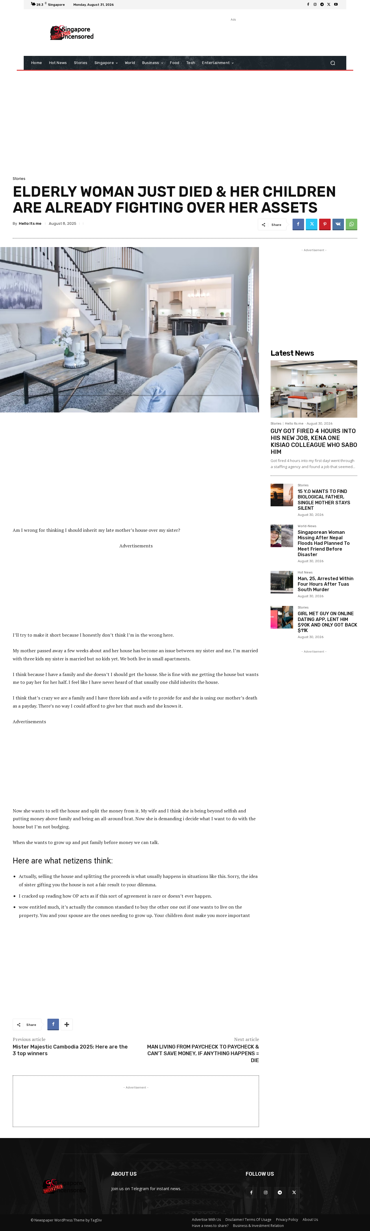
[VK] (338, 224)
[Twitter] (328, 4)
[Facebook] (308, 4)
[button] (332, 63)
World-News (307, 526)
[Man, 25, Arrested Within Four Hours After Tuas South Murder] (282, 582)
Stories (19, 178)
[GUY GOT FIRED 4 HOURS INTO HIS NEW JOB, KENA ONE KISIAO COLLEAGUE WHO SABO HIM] (314, 389)
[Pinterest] (325, 224)
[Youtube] (335, 4)
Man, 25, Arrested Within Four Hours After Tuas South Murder (326, 584)
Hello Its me (30, 223)
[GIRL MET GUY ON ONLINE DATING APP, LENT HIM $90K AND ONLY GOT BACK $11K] (282, 617)
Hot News (305, 572)
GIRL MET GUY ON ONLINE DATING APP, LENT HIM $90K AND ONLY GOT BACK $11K (327, 622)
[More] (67, 1024)
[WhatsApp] (351, 224)
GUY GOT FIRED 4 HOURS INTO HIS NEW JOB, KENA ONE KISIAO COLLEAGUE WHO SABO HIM (314, 441)
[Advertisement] (232, 36)
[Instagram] (315, 4)
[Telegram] (322, 4)
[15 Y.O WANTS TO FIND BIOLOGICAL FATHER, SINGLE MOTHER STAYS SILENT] (282, 495)
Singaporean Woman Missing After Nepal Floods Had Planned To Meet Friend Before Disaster (324, 543)
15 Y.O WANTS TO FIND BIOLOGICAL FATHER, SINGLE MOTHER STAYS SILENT (324, 500)
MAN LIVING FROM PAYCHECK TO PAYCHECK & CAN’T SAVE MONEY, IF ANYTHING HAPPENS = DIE (203, 1054)
